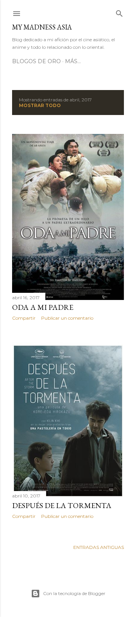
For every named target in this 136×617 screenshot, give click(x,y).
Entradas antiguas (98, 547)
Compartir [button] (24, 318)
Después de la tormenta (61, 505)
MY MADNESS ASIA (42, 27)
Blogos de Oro (36, 61)
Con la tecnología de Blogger (74, 593)
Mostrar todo (40, 105)
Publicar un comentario (67, 318)
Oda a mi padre (42, 307)
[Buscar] (119, 12)
